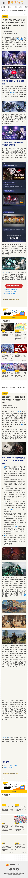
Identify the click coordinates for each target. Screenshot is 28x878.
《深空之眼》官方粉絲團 (10, 290)
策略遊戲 (13, 773)
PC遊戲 (13, 387)
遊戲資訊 (9, 7)
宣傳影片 (10, 299)
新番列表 (21, 7)
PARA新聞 (7, 33)
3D (9, 39)
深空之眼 (12, 92)
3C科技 (15, 7)
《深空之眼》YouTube (9, 291)
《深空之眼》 (20, 39)
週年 (22, 424)
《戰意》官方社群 (9, 767)
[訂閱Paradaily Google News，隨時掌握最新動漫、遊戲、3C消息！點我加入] (14, 315)
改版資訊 (14, 299)
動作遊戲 (6, 299)
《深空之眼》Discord (9, 293)
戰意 (19, 411)
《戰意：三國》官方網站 (10, 765)
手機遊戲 (14, 10)
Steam (4, 773)
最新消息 (3, 7)
